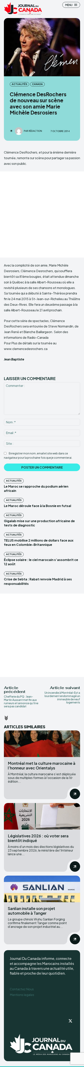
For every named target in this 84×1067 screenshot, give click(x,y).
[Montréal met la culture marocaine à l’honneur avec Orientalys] (42, 743)
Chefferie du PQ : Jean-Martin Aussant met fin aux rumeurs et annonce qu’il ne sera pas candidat (21, 701)
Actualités (19, 84)
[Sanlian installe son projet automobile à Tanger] (42, 889)
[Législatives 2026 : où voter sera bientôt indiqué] (42, 816)
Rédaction (35, 131)
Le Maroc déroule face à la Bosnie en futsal (37, 506)
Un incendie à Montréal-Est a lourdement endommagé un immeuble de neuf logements (62, 697)
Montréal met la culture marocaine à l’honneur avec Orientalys (41, 765)
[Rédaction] (19, 131)
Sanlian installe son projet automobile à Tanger (31, 910)
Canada (37, 84)
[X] (70, 1021)
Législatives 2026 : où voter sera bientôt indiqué (38, 838)
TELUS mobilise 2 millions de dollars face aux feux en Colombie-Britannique (38, 542)
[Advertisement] (42, 214)
